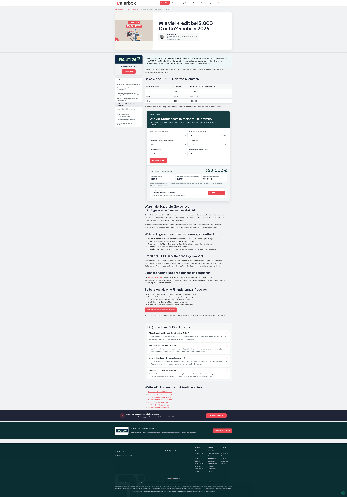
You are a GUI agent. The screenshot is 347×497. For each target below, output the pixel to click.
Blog (195, 451)
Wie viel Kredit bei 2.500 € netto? (160, 400)
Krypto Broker (198, 456)
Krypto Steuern (199, 463)
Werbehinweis (182, 38)
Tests (203, 3)
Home (117, 9)
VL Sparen (197, 461)
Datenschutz (224, 456)
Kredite (196, 458)
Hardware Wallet (213, 458)
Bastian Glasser (171, 34)
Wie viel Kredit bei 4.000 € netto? (160, 392)
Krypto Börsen (212, 451)
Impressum (224, 453)
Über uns (223, 451)
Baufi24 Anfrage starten (216, 193)
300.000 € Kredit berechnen (158, 405)
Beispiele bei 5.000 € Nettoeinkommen (129, 84)
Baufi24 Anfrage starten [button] (222, 430)
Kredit (137, 9)
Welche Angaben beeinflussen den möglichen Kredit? (127, 99)
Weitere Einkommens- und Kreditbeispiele (125, 124)
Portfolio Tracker (213, 463)
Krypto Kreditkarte (213, 456)
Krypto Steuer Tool (213, 453)
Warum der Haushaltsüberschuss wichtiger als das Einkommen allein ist (128, 94)
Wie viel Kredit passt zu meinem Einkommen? (126, 88)
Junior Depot (211, 461)
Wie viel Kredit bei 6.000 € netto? (160, 394)
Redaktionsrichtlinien (171, 38)
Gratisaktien (165, 3)
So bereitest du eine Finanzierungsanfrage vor (124, 115)
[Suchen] (218, 3)
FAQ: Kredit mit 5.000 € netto (126, 119)
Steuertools (198, 466)
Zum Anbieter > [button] (129, 71)
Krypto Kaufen (198, 453)
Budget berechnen (158, 160)
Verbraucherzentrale (154, 277)
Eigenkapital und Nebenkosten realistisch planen (126, 109)
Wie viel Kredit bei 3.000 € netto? (160, 397)
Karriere (223, 458)
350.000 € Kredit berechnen (158, 402)
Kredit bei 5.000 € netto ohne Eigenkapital (126, 104)
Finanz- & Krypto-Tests (127, 9)
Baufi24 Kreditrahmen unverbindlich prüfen (161, 309)
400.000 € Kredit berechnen (158, 407)
